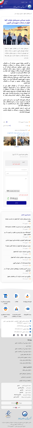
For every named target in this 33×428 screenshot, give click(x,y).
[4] (17, 162)
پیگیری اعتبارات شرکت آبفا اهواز (22, 252)
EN (30, 2)
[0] (20, 157)
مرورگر (20, 403)
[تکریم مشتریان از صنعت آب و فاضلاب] (16, 309)
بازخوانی (8, 198)
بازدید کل (28, 388)
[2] (14, 162)
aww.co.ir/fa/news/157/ (21, 130)
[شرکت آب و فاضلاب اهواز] (21, 6)
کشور (19, 407)
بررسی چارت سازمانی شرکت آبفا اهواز (21, 257)
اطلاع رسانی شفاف (26, 370)
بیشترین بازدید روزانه (26, 397)
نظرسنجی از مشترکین (26, 377)
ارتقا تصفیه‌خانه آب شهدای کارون (22, 263)
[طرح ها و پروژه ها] (27, 296)
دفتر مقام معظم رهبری (26, 354)
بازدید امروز (28, 390)
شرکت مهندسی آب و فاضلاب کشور (23, 343)
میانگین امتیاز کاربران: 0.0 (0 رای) (20, 154)
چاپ (4, 122)
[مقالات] (16, 296)
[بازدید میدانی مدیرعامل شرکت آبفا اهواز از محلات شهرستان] (23, 141)
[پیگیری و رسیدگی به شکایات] (5, 296)
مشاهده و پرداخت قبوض (25, 380)
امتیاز (23, 162)
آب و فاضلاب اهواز (27, 13)
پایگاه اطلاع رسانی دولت (25, 360)
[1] (12, 162)
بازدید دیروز (28, 392)
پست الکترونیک (27, 314)
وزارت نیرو (28, 346)
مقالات (16, 301)
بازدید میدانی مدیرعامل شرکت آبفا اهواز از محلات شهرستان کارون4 (16, 146)
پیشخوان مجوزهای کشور (25, 373)
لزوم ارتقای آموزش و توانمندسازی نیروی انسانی (18, 240)
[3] (16, 162)
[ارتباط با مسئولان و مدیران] (5, 309)
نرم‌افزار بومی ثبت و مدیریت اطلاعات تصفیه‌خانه (18, 227)
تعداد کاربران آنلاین (26, 385)
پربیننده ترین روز (27, 395)
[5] (19, 162)
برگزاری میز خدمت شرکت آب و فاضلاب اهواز (19, 276)
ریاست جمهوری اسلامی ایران (24, 357)
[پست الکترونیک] (27, 309)
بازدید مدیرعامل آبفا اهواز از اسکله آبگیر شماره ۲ (18, 246)
